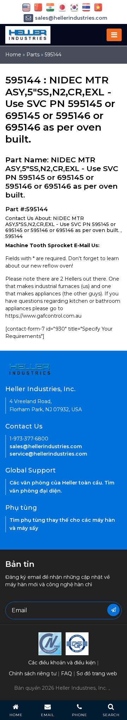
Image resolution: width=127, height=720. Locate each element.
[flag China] (38, 7)
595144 (53, 54)
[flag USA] (26, 7)
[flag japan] (62, 7)
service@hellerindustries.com (48, 454)
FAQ (66, 673)
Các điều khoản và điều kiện (62, 662)
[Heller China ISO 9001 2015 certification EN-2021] (77, 643)
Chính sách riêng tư (32, 673)
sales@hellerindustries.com (71, 18)
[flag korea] (74, 7)
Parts (33, 54)
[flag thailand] (86, 7)
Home (13, 54)
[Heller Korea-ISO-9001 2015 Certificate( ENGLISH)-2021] (50, 643)
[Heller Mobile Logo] (28, 34)
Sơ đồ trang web (97, 673)
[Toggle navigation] (114, 35)
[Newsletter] (113, 610)
